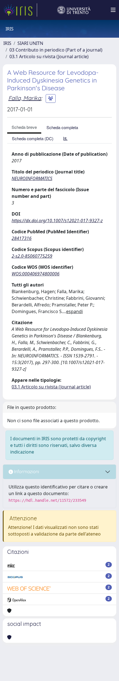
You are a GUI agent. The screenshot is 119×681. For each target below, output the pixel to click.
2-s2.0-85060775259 (32, 256)
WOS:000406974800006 (36, 274)
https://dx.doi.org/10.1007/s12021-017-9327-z (57, 220)
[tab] (65, 138)
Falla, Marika (24, 97)
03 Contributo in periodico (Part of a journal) (55, 50)
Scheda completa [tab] (62, 127)
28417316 (22, 238)
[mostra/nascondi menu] (113, 10)
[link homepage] (20, 10)
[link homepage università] (74, 10)
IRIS (7, 43)
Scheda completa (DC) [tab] (32, 138)
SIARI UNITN (30, 43)
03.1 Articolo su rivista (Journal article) (49, 56)
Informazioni (26, 471)
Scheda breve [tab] (24, 127)
